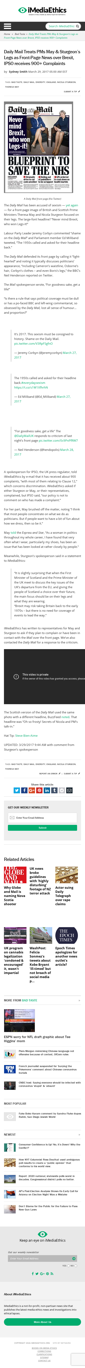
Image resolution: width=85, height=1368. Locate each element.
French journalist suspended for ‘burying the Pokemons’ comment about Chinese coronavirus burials (47, 1069)
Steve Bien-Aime (26, 735)
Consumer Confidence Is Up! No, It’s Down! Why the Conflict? (49, 1146)
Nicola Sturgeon (66, 82)
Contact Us (44, 1360)
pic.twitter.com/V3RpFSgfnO (33, 343)
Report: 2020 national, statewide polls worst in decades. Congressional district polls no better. (47, 1177)
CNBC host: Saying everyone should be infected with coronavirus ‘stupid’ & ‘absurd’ (50, 1084)
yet (68, 205)
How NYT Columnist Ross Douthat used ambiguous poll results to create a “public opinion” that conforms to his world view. (49, 1163)
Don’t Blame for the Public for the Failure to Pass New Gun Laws (48, 1207)
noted (65, 717)
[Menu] (7, 26)
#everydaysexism (33, 383)
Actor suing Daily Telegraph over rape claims (64, 896)
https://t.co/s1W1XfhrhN (31, 387)
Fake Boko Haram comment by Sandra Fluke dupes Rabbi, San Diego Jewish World (50, 1115)
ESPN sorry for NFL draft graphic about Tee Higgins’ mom (37, 1039)
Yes (64, 1265)
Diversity (40, 82)
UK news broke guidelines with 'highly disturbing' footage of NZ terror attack (40, 881)
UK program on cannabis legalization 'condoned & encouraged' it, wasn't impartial (14, 960)
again (74, 205)
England (51, 82)
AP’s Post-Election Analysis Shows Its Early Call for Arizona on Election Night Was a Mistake (48, 1192)
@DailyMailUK (24, 436)
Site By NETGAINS (62, 1343)
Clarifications (44, 1354)
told (14, 533)
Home (7, 34)
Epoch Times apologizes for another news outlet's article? (66, 956)
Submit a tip (70, 91)
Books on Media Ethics (44, 1348)
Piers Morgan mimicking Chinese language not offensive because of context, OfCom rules (46, 1052)
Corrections (44, 1351)
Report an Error (48, 773)
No (72, 1265)
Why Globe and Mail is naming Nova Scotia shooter (14, 896)
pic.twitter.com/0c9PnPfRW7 (58, 440)
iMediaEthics (42, 10)
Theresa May (12, 86)
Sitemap (44, 1357)
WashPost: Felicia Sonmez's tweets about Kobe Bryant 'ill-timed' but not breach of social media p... (40, 964)
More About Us (42, 1322)
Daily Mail (29, 82)
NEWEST (10, 1134)
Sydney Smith (18, 71)
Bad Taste (20, 34)
